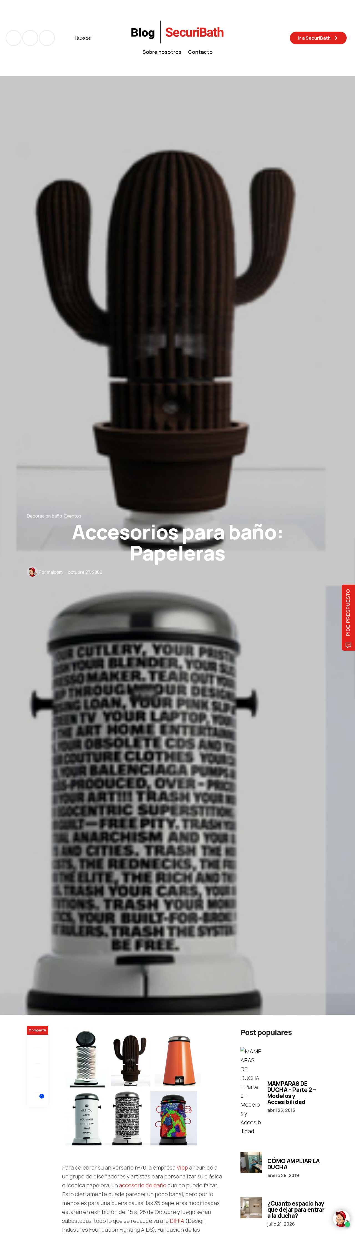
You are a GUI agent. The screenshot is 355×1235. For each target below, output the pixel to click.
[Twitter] (37, 1056)
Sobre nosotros (162, 52)
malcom (55, 572)
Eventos (72, 516)
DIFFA (177, 1220)
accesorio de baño (142, 1185)
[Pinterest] (37, 1071)
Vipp (182, 1167)
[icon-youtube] (30, 38)
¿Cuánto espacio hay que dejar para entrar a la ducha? (295, 1209)
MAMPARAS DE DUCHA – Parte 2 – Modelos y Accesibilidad (291, 1093)
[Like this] (37, 1099)
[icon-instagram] (47, 38)
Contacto (200, 52)
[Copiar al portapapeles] (37, 1085)
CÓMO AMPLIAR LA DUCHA (293, 1164)
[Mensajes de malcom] (32, 571)
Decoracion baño (44, 516)
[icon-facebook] (14, 38)
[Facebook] (37, 1042)
